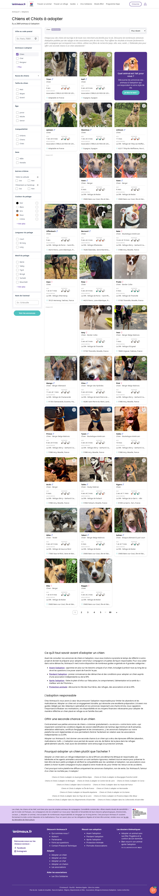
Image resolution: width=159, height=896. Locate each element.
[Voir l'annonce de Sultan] (130, 532)
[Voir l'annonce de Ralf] (96, 76)
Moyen (22, 93)
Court (22, 239)
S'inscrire (135, 4)
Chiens (22, 139)
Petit (21, 89)
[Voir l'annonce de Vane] (96, 177)
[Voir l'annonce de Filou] (96, 380)
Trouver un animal (44, 4)
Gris (21, 211)
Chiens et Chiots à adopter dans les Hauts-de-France (113, 785)
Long (22, 247)
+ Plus (19, 67)
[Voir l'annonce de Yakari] (96, 532)
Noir (21, 203)
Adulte (22, 116)
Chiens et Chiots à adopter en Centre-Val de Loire (96, 781)
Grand (22, 97)
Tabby (22, 266)
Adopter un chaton (60, 864)
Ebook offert (99, 4)
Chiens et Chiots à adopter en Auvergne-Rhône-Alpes (72, 777)
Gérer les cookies (93, 887)
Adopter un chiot (59, 858)
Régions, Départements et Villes (74, 890)
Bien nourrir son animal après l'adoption (131, 844)
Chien (22, 54)
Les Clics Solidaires (60, 876)
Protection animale (58, 687)
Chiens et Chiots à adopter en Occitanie (114, 792)
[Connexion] (145, 4)
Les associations (59, 867)
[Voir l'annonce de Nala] (130, 228)
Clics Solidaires (86, 4)
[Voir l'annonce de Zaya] (61, 279)
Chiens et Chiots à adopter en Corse (130, 781)
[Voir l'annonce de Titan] (61, 76)
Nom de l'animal (22, 295)
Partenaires (57, 839)
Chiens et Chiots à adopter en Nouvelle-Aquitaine (78, 792)
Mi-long (23, 243)
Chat (21, 58)
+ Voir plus (21, 224)
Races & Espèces (57, 890)
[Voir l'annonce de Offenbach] (61, 228)
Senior (22, 120)
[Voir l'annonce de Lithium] (130, 127)
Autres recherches (123, 890)
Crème (22, 219)
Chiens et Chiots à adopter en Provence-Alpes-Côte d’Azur (115, 796)
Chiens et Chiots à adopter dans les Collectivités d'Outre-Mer (121, 800)
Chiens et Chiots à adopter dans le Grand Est (74, 785)
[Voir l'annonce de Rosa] (96, 279)
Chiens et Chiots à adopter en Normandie (112, 788)
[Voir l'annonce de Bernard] (96, 228)
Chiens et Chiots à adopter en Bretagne (60, 781)
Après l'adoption (56, 680)
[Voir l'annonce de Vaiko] (130, 431)
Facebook (21, 848)
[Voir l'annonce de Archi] (61, 481)
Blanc (22, 207)
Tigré (22, 270)
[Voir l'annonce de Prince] (61, 431)
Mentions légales (81, 887)
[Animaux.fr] (18, 4)
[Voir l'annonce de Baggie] (96, 583)
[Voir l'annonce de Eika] (61, 583)
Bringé (22, 274)
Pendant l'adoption (58, 674)
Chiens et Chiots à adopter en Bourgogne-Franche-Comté (115, 777)
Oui (20, 180)
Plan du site (33, 890)
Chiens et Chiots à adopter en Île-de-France (77, 788)
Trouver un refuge (61, 4)
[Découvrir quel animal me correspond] (130, 76)
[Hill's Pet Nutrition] (30, 4)
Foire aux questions (60, 842)
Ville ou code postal (23, 31)
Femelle (23, 163)
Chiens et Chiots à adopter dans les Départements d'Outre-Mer (71, 800)
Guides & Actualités (44, 890)
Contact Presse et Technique (64, 845)
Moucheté (23, 282)
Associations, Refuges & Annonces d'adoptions (101, 890)
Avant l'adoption (57, 667)
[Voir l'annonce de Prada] (130, 279)
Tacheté (23, 278)
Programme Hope (113, 4)
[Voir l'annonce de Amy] (96, 329)
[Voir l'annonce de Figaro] (130, 481)
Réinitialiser (56, 29)
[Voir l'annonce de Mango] (61, 380)
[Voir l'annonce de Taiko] (96, 481)
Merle (22, 262)
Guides (73, 4)
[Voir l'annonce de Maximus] (96, 127)
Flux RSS (72, 887)
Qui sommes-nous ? (60, 833)
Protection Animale (94, 842)
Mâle (22, 158)
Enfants (23, 136)
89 (110, 612)
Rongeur (23, 62)
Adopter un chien (59, 855)
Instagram (22, 851)
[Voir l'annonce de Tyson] (96, 431)
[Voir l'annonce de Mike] (61, 532)
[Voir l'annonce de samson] (61, 127)
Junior (22, 112)
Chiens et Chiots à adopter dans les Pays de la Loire (71, 796)
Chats (22, 143)
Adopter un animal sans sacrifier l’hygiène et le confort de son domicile (131, 836)
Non (33, 180)
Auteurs (55, 836)
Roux (22, 215)
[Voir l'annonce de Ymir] (130, 329)
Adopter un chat (59, 861)
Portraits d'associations (96, 845)
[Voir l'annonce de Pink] (130, 380)
